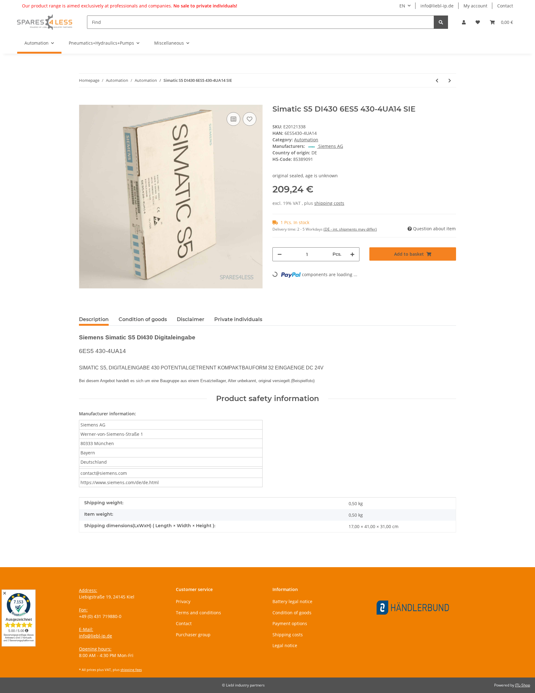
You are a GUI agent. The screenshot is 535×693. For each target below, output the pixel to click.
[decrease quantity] (279, 254)
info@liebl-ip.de (437, 6)
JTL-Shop (522, 685)
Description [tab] (94, 319)
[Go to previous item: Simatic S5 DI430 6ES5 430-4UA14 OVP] (437, 80)
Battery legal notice (292, 601)
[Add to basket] (84, 101)
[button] (464, 22)
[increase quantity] (352, 254)
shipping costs (329, 203)
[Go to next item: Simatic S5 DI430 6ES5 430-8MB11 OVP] (449, 80)
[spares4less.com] (44, 22)
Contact (505, 6)
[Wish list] (478, 22)
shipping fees (131, 669)
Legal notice (284, 645)
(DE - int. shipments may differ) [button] (350, 229)
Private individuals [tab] (238, 319)
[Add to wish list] (249, 119)
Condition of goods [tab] (143, 319)
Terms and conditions (198, 613)
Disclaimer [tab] (190, 319)
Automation (306, 140)
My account (475, 6)
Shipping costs (287, 635)
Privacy (183, 601)
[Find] (441, 22)
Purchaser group (193, 635)
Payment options (289, 623)
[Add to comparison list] (233, 119)
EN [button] (402, 6)
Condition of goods (291, 613)
